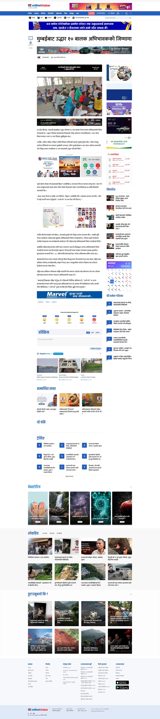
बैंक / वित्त (48, 676)
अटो (47, 679)
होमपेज (30, 13)
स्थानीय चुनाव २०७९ (103, 679)
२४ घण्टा (44, 533)
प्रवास (29, 684)
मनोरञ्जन (59, 13)
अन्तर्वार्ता (30, 676)
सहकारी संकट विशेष (103, 668)
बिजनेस (43, 13)
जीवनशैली (51, 13)
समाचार (36, 13)
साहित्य (29, 673)
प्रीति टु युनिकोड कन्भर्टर (86, 696)
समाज (29, 668)
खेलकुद (72, 13)
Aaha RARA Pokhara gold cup (70, 678)
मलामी (68, 18)
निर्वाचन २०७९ (101, 681)
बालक (47, 302)
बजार (47, 668)
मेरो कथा (83, 691)
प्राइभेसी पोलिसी (120, 676)
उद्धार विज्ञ (59, 18)
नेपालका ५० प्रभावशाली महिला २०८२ (86, 668)
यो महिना (59, 533)
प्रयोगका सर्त (119, 670)
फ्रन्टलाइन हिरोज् (85, 694)
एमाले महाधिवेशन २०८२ (104, 687)
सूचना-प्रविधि (49, 681)
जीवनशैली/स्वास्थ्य (32, 681)
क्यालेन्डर (112, 263)
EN (118, 13)
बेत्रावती (49, 18)
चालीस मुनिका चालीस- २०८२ (88, 685)
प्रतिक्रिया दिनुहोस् (96, 348)
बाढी (41, 18)
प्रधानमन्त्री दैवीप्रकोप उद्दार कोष (82, 18)
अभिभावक (41, 302)
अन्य (77, 13)
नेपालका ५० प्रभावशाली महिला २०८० (86, 677)
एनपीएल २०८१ (66, 668)
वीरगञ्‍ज (54, 302)
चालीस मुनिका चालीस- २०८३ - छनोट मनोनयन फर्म (88, 682)
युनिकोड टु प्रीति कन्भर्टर (86, 699)
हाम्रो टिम (118, 668)
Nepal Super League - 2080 (69, 683)
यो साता (52, 533)
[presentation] (97, 353)
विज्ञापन (118, 673)
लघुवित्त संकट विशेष (103, 670)
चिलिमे (33, 18)
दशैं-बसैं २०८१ (101, 692)
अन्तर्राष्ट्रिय (30, 687)
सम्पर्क (117, 679)
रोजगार (47, 673)
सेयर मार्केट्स (101, 13)
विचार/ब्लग (31, 670)
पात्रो (92, 13)
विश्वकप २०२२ (101, 689)
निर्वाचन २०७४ (101, 676)
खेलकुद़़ (30, 679)
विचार (65, 13)
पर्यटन (47, 670)
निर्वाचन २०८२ (101, 684)
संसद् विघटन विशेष (103, 673)
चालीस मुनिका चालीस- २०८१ (88, 688)
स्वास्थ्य (112, 13)
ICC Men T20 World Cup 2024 (70, 671)
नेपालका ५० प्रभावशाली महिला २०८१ (86, 673)
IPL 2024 (65, 675)
